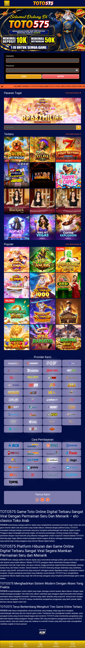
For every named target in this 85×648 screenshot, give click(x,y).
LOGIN (23, 82)
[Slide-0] (36, 53)
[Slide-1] (40, 53)
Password (10, 71)
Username (10, 62)
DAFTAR (60, 82)
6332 (75, 129)
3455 (43, 129)
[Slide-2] (44, 53)
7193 (27, 129)
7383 (11, 129)
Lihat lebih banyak (72, 120)
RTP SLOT (42, 107)
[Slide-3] (48, 53)
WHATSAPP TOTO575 (42, 92)
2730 (59, 129)
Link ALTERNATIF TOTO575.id (42, 100)
